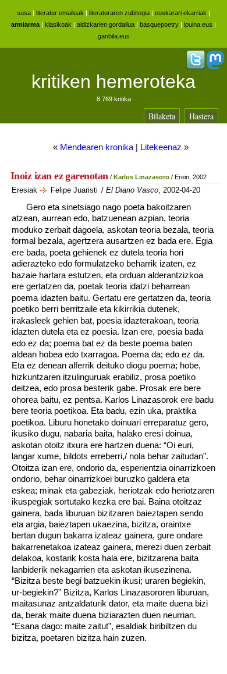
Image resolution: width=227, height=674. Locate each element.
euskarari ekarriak (181, 12)
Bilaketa (161, 116)
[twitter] (195, 67)
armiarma (25, 24)
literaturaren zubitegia (119, 12)
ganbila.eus (114, 36)
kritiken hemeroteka (113, 81)
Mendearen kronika (96, 147)
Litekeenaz (161, 147)
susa (24, 12)
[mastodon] (215, 67)
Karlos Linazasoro (141, 176)
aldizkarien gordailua (105, 24)
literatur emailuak (60, 12)
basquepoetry (159, 24)
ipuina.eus (198, 24)
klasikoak (58, 24)
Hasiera (201, 116)
